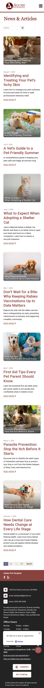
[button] (38, 650)
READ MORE (9, 100)
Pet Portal (22, 674)
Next (29, 564)
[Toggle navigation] (41, 6)
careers (24, 667)
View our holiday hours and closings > (17, 659)
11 (22, 564)
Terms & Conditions (22, 685)
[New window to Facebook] (5, 578)
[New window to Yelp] (9, 578)
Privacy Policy (9, 685)
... (16, 564)
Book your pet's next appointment (16, 655)
